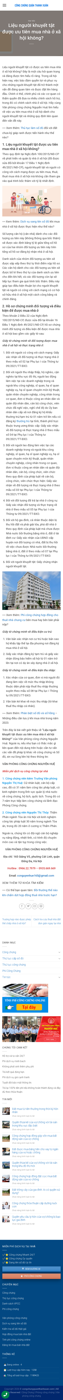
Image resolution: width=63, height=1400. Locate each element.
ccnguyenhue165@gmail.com (35, 875)
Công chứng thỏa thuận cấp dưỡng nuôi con (34, 1205)
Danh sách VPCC (11, 1303)
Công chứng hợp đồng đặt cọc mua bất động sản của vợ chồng (34, 1178)
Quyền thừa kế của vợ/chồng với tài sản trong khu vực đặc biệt (34, 1124)
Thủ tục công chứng (14, 964)
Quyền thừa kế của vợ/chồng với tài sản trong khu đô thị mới (34, 1164)
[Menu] (4, 5)
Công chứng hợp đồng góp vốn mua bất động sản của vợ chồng (34, 1137)
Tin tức (31, 21)
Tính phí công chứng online (16, 1339)
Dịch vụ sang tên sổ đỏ (34, 221)
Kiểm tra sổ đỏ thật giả (14, 1328)
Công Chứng (28, 1392)
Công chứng (9, 952)
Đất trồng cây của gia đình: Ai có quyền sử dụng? (36, 1191)
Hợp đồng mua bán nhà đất (16, 1334)
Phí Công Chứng (11, 970)
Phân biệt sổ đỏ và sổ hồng (37, 713)
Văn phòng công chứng (14, 1318)
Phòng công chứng (44, 1392)
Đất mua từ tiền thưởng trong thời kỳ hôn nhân (35, 1110)
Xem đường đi (32, 1269)
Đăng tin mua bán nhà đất (16, 1345)
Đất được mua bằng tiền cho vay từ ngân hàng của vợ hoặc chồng (35, 1151)
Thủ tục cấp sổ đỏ (13, 958)
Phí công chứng (33, 1276)
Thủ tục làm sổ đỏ (31, 128)
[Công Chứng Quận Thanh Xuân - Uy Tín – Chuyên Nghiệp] (31, 5)
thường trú (23, 421)
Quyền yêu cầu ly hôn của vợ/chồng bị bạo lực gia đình (36, 1218)
